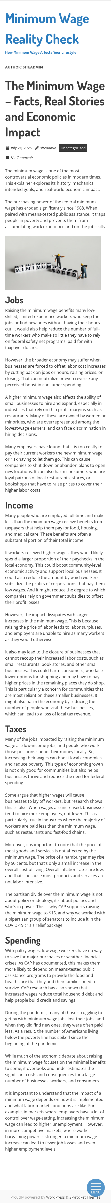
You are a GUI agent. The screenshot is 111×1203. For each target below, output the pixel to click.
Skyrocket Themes (84, 1197)
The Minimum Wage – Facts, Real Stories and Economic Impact (55, 108)
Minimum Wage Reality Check (47, 32)
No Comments (22, 157)
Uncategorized (73, 147)
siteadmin (48, 147)
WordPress (55, 1197)
